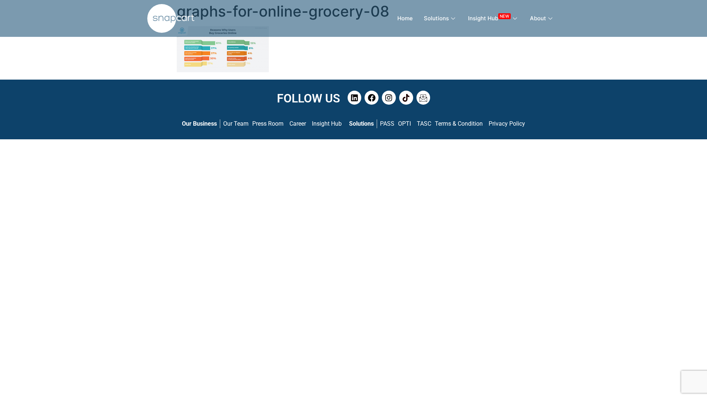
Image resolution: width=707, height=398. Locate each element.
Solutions (436, 18)
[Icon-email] (423, 98)
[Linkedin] (355, 98)
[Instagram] (389, 98)
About (538, 18)
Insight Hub (488, 17)
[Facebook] (372, 98)
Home (405, 18)
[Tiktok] (406, 98)
